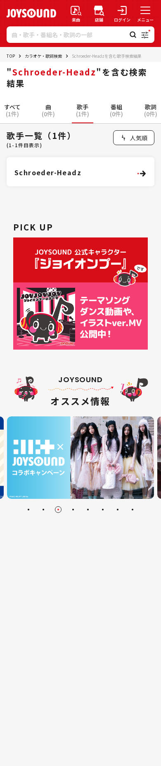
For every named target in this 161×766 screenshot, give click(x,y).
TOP (11, 56)
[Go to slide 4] (73, 509)
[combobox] (133, 137)
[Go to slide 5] (88, 509)
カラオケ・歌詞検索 (43, 56)
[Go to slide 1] (28, 509)
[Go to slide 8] (132, 509)
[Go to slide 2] (43, 509)
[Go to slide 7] (117, 509)
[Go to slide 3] (58, 509)
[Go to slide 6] (103, 509)
